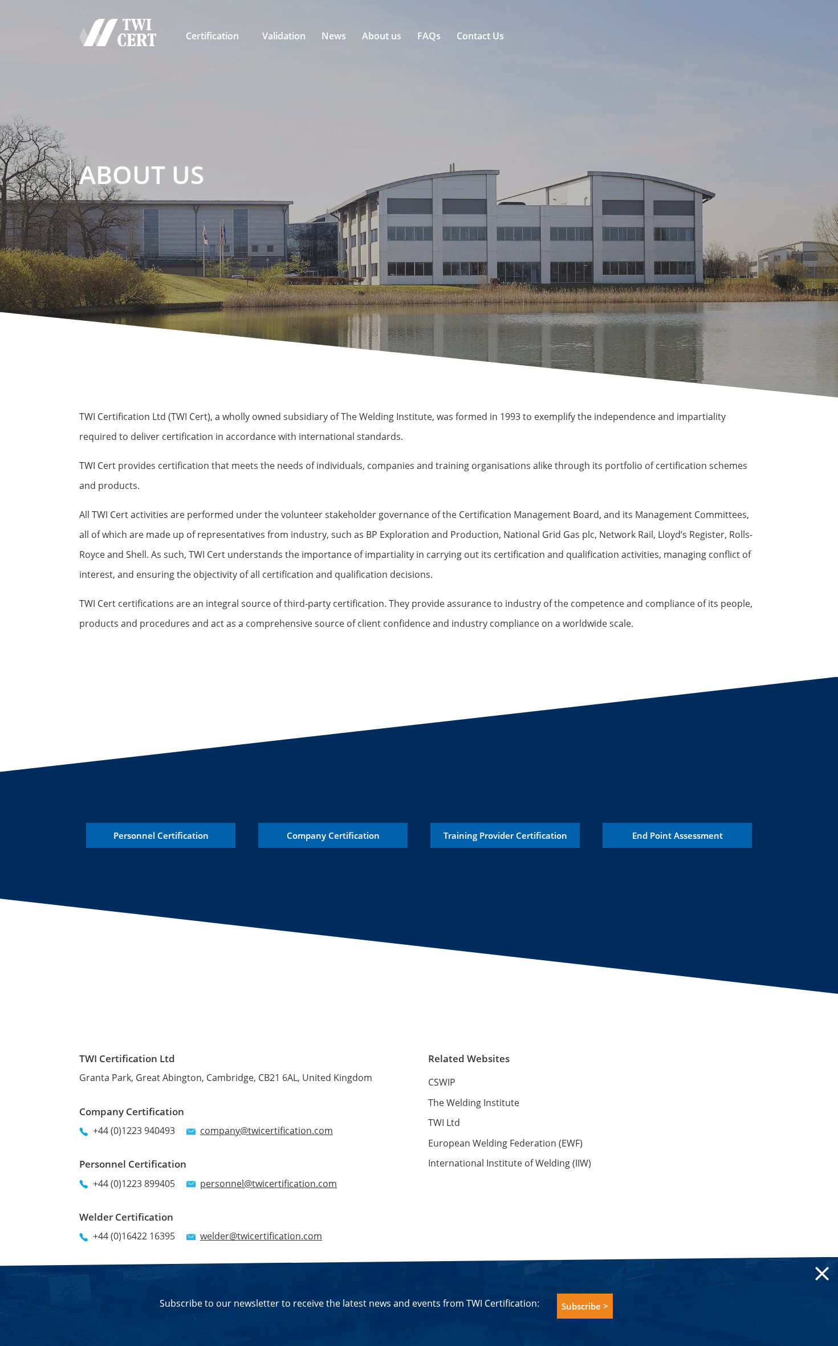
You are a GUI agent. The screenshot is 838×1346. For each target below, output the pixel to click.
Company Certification (333, 835)
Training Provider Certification (505, 835)
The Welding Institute (473, 1102)
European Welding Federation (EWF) (505, 1143)
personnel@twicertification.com (268, 1183)
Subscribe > (585, 1306)
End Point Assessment (677, 835)
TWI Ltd (444, 1122)
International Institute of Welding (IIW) (509, 1163)
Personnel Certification (161, 835)
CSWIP (441, 1082)
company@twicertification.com (266, 1130)
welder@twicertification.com (261, 1236)
